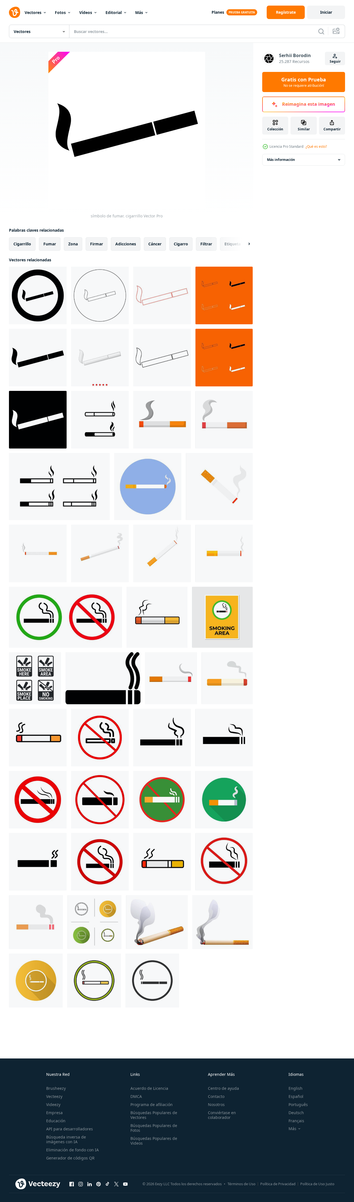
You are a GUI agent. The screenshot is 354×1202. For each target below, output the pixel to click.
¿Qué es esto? (316, 146)
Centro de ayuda (223, 1088)
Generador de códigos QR (70, 1158)
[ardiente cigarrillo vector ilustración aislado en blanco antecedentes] (157, 922)
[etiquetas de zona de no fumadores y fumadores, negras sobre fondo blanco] (35, 678)
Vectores (33, 12)
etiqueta (232, 243)
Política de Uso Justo (317, 1183)
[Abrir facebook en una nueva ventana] (71, 1184)
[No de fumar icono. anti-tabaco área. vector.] (100, 737)
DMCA (136, 1096)
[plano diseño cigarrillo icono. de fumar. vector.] (227, 678)
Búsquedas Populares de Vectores (153, 1115)
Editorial (114, 12)
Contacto (216, 1096)
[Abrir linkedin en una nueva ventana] (89, 1184)
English (296, 1088)
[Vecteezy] (14, 12)
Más (139, 12)
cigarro (181, 243)
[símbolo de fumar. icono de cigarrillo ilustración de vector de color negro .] (162, 357)
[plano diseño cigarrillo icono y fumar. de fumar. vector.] (156, 617)
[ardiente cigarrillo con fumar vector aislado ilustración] (222, 922)
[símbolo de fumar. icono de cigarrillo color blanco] (38, 420)
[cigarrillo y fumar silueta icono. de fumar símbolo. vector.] (162, 737)
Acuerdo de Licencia (149, 1088)
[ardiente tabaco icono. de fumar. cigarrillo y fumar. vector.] (36, 922)
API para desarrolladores (69, 1128)
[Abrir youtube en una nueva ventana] (125, 1184)
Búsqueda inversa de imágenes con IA (66, 1139)
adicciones (125, 243)
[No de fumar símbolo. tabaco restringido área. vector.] (100, 799)
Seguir (335, 61)
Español (296, 1096)
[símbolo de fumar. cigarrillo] (38, 357)
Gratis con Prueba (303, 82)
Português (298, 1104)
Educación (55, 1120)
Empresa (54, 1112)
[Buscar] (321, 31)
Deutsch (296, 1112)
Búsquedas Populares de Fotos (153, 1128)
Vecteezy (54, 1096)
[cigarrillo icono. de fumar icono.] (162, 420)
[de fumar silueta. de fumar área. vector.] (38, 862)
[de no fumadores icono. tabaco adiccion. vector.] (100, 862)
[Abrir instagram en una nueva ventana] (80, 1184)
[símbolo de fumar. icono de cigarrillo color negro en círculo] (38, 295)
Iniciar (326, 12)
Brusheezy (56, 1088)
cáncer (154, 243)
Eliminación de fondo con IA (72, 1149)
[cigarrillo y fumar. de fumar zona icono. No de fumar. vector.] (162, 862)
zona (73, 243)
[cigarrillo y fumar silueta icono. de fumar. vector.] (224, 737)
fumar (49, 243)
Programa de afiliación (151, 1104)
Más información (281, 159)
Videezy (53, 1104)
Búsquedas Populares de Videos (153, 1141)
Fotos (60, 12)
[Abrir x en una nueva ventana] (116, 1184)
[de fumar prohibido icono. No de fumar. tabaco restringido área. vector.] (38, 799)
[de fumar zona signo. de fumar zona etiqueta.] (222, 617)
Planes (218, 12)
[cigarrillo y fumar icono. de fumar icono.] (224, 420)
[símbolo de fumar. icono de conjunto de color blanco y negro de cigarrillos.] (224, 295)
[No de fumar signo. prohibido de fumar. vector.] (162, 799)
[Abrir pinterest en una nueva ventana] (98, 1184)
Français (296, 1120)
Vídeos (85, 12)
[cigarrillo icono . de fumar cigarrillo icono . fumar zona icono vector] (102, 678)
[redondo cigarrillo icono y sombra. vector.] (224, 799)
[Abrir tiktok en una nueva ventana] (107, 1184)
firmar (96, 243)
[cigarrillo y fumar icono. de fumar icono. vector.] (171, 678)
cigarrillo (22, 243)
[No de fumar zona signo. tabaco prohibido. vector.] (224, 862)
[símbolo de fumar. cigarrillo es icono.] (100, 357)
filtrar (206, 243)
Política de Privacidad (278, 1183)
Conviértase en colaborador (222, 1115)
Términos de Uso (241, 1183)
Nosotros (216, 1104)
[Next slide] (244, 244)
